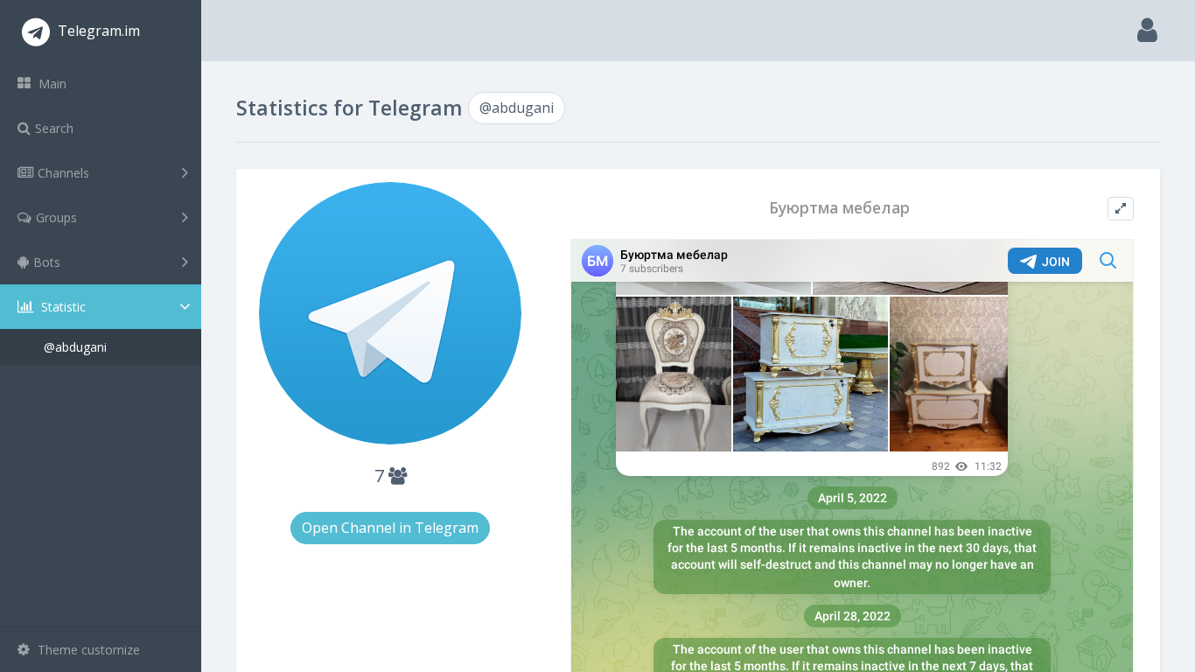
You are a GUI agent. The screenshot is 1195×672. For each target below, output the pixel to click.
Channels (63, 172)
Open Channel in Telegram (390, 527)
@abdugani (75, 347)
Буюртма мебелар (839, 208)
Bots (46, 262)
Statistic (62, 306)
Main (50, 83)
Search (54, 128)
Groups (56, 217)
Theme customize (87, 649)
